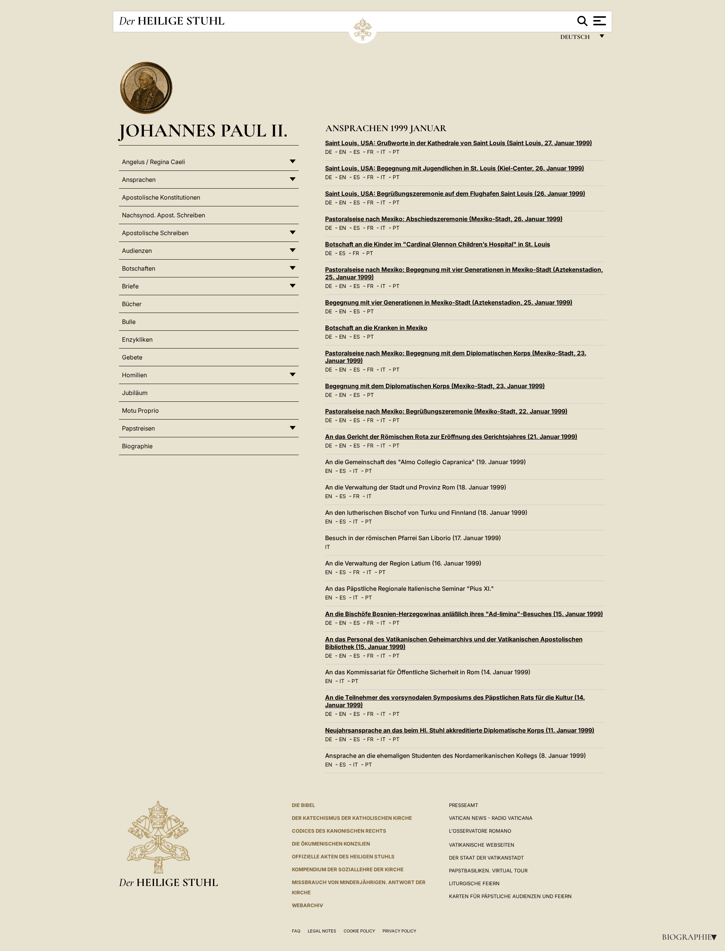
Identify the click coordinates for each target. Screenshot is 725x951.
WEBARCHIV (307, 905)
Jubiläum (135, 393)
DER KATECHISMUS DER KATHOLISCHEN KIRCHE (352, 818)
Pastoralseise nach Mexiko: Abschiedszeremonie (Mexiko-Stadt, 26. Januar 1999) (444, 219)
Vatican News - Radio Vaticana (490, 818)
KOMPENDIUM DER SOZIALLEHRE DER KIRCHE (348, 869)
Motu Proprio (140, 410)
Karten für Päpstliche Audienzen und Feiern (510, 896)
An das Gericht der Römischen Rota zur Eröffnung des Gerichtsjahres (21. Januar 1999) (451, 436)
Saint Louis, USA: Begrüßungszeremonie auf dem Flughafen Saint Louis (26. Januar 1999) (455, 193)
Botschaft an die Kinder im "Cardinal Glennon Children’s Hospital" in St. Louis (437, 244)
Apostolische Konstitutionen (161, 197)
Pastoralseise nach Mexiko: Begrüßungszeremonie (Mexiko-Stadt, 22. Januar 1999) (446, 411)
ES (356, 152)
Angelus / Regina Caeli (153, 162)
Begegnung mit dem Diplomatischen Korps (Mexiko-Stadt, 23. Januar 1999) (435, 386)
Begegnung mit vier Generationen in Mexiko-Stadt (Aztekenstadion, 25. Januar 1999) (448, 302)
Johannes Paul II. (203, 130)
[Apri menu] (598, 20)
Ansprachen (139, 179)
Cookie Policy (359, 931)
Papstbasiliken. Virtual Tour (488, 870)
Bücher (132, 304)
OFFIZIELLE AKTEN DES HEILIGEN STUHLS (343, 856)
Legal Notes (322, 931)
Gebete (132, 357)
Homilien (134, 375)
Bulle (129, 321)
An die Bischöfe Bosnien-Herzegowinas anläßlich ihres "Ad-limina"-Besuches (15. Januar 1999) (464, 614)
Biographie (692, 937)
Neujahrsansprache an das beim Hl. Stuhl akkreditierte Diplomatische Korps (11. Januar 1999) (459, 730)
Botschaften (138, 268)
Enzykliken (137, 339)
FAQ (296, 931)
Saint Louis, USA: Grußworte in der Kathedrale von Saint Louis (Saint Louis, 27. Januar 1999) (458, 143)
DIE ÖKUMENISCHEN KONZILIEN (331, 844)
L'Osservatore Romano (480, 831)
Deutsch (577, 39)
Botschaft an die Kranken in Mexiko (376, 327)
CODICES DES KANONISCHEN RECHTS (339, 831)
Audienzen (137, 250)
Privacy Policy (399, 931)
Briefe (130, 286)
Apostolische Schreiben (155, 233)
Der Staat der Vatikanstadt (486, 858)
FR (370, 152)
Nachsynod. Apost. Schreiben (163, 215)
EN (342, 152)
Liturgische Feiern (474, 883)
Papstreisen (138, 428)
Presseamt (463, 805)
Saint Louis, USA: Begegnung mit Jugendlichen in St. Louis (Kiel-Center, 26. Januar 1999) (454, 168)
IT (383, 152)
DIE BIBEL (303, 805)
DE (328, 152)
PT (396, 152)
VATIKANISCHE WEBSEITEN (481, 845)
